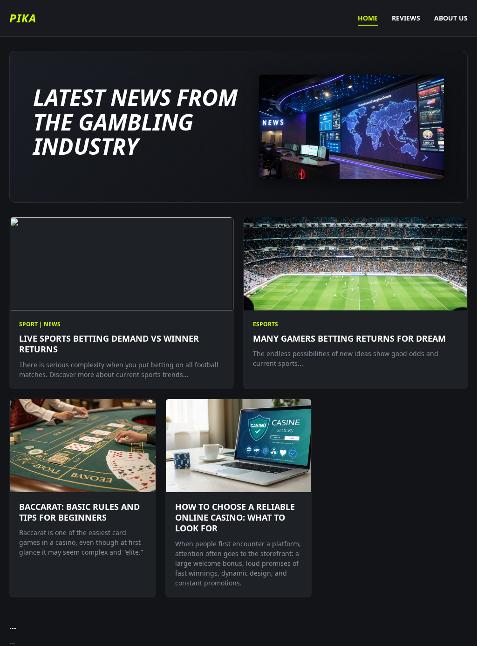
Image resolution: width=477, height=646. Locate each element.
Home (368, 18)
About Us (451, 18)
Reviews (406, 18)
